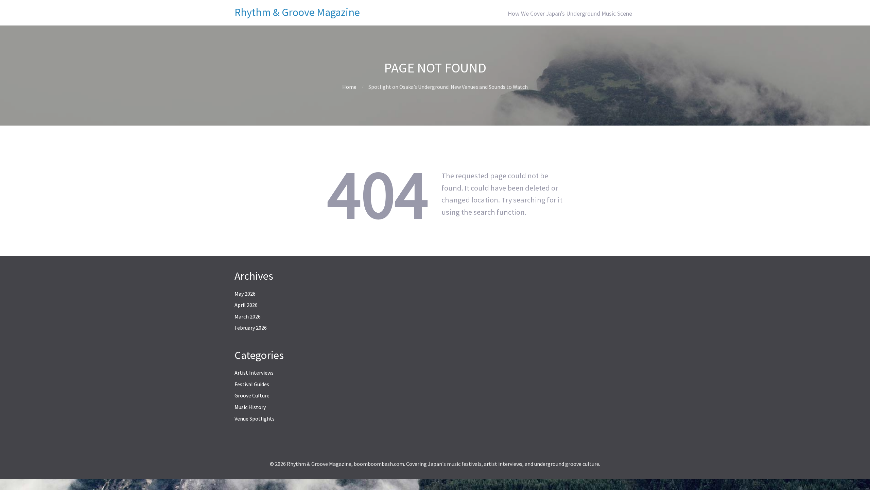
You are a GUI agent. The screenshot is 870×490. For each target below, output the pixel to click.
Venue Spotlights (254, 418)
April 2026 (246, 304)
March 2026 (247, 316)
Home (349, 86)
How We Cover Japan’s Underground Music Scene (570, 13)
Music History (250, 407)
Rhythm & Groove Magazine (297, 12)
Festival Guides (251, 384)
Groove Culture (251, 395)
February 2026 (250, 327)
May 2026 (245, 293)
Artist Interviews (254, 372)
